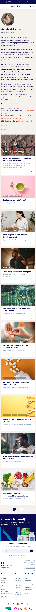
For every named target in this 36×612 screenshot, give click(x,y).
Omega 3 (17, 583)
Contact (3, 576)
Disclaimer (4, 589)
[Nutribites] (18, 6)
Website (4, 125)
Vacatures (27, 587)
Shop (26, 578)
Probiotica (18, 578)
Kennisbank (28, 581)
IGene (17, 108)
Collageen (18, 588)
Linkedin (4, 129)
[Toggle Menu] (2, 6)
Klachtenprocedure (6, 594)
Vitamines (17, 576)
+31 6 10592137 (30, 568)
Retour (3, 582)
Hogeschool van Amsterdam (11, 118)
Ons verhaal (28, 576)
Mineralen (18, 590)
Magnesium (18, 581)
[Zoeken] (30, 6)
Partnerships (28, 589)
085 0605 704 (31, 566)
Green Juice (18, 585)
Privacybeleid (5, 591)
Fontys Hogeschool (25, 121)
